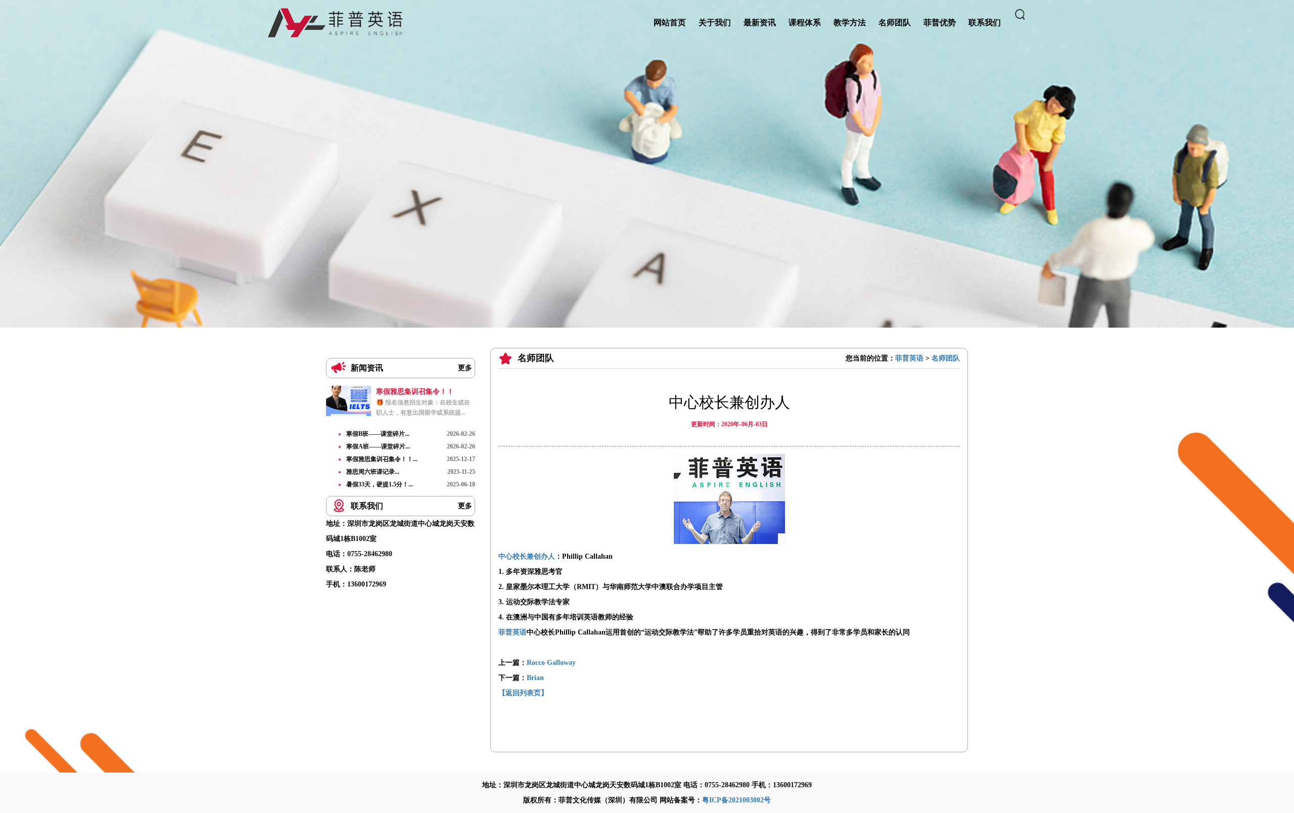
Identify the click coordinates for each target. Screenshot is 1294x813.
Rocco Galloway (551, 662)
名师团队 (946, 358)
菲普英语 (909, 358)
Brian (535, 678)
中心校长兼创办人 (526, 556)
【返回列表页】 (523, 693)
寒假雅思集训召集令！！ (415, 391)
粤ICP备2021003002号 (736, 800)
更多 (465, 368)
